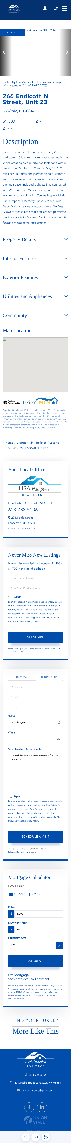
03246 (12, 448)
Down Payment (18, 923)
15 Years (35, 894)
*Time (11, 733)
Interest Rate (17, 938)
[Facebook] (29, 1107)
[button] (6, 52)
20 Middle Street (37, 1083)
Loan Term (16, 886)
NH (31, 442)
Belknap (41, 442)
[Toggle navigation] (64, 8)
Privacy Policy (31, 622)
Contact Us (14, 529)
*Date (11, 716)
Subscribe (35, 637)
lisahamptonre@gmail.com (38, 1090)
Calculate (35, 961)
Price (11, 907)
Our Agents (28, 529)
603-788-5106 (56, 8)
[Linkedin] (42, 1107)
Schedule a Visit (49, 677)
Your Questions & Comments (24, 749)
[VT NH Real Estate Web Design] (35, 1121)
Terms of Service (23, 852)
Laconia (55, 442)
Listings (21, 442)
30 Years (18, 894)
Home (9, 442)
